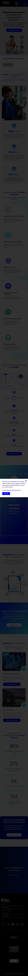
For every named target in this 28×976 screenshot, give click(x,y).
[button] (26, 480)
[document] (14, 488)
